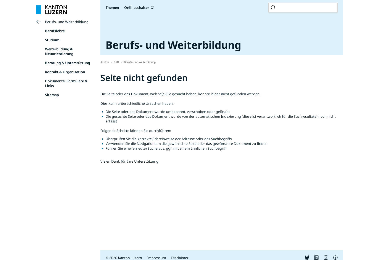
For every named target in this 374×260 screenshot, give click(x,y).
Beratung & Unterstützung (67, 62)
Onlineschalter (136, 7)
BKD (116, 62)
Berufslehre (55, 31)
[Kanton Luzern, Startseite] (51, 9)
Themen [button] (112, 7)
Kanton (104, 62)
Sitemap (52, 94)
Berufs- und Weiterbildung (67, 21)
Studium (52, 40)
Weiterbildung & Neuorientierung (59, 51)
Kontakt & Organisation (65, 72)
